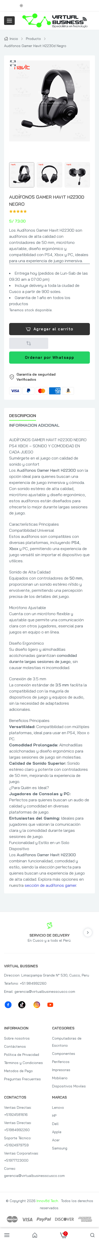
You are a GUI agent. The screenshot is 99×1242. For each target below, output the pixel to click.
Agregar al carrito (53, 329)
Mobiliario (60, 1078)
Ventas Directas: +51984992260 (18, 1126)
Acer (56, 1140)
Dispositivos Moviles (69, 1086)
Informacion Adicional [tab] (34, 425)
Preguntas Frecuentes (22, 1079)
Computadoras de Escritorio (66, 1042)
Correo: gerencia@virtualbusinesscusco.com (25, 1172)
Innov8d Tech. (48, 1201)
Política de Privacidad (21, 1054)
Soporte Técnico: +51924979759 (17, 1141)
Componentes (63, 1053)
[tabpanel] (49, 662)
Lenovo (58, 1107)
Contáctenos (15, 1046)
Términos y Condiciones (23, 1062)
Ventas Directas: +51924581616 (18, 1111)
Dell (55, 1123)
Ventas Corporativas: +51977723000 (21, 1157)
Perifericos (61, 1061)
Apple (56, 1132)
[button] (49, 383)
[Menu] (9, 20)
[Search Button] (92, 1235)
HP (54, 1115)
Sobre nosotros (17, 1038)
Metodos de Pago (18, 1071)
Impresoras (61, 1070)
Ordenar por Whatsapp (49, 358)
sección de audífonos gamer (50, 885)
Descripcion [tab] (22, 415)
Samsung (59, 1148)
